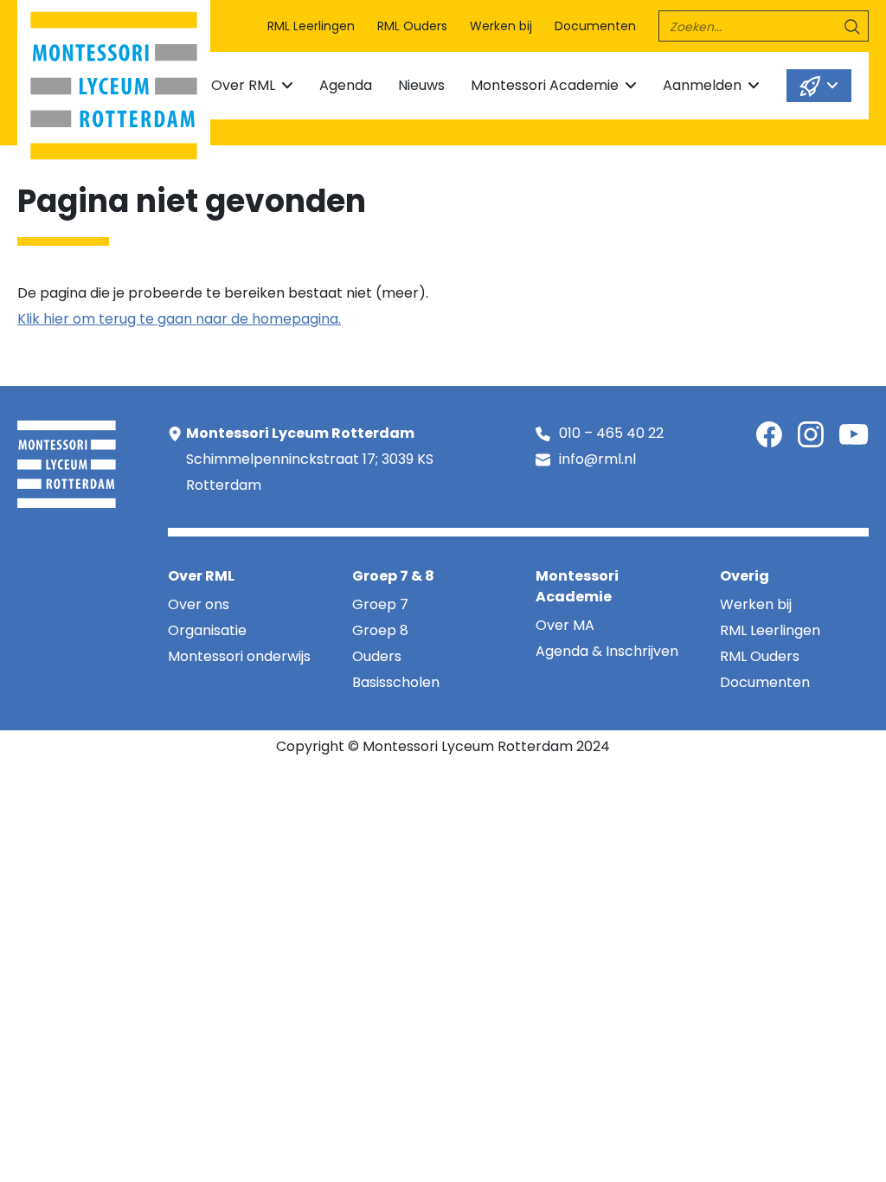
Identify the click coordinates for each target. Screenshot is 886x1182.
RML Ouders (412, 26)
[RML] (113, 82)
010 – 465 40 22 (611, 433)
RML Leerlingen (311, 26)
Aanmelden (702, 85)
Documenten (595, 26)
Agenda (345, 85)
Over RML (243, 85)
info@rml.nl (597, 459)
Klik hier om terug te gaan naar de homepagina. (179, 319)
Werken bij (501, 26)
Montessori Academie (545, 85)
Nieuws (421, 85)
